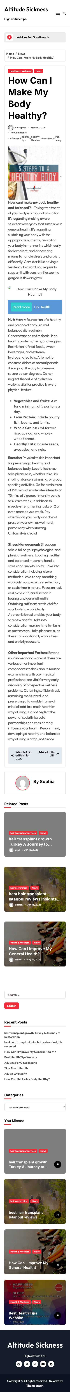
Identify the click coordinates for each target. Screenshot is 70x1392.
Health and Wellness (20, 71)
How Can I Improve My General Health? (30, 1052)
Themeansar (34, 1385)
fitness (15, 138)
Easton (19, 904)
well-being (58, 138)
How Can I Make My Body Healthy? (27, 1079)
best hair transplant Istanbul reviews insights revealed (33, 898)
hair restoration (18, 887)
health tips (25, 138)
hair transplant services (23, 832)
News (38, 71)
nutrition (47, 138)
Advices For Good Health (20, 1063)
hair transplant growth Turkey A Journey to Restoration (30, 844)
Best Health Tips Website (20, 1057)
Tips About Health (16, 1068)
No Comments (18, 132)
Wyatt (18, 959)
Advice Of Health (15, 1073)
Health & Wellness (19, 942)
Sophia (47, 781)
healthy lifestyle (35, 138)
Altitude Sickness (26, 9)
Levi (17, 849)
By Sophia (20, 127)
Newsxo (54, 1381)
